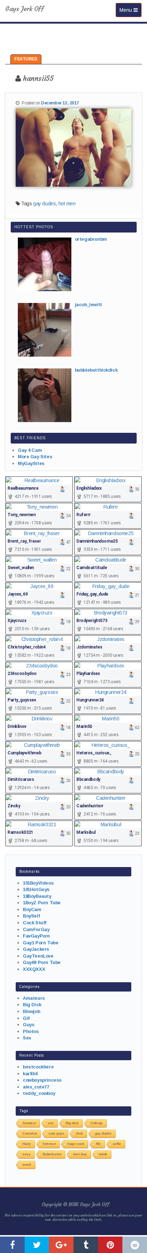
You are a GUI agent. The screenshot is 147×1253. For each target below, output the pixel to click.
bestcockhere (38, 1067)
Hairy (26, 1144)
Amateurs (34, 998)
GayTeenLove (38, 956)
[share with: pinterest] (110, 1245)
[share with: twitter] (37, 1245)
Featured (25, 59)
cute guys (56, 1133)
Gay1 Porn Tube (40, 942)
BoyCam (32, 909)
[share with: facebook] (12, 1245)
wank (26, 1164)
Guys (28, 1024)
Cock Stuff (34, 922)
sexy (26, 1154)
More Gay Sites (35, 456)
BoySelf (31, 916)
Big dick (72, 1123)
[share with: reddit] (134, 1245)
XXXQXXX (34, 969)
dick (79, 1133)
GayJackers (36, 949)
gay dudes (44, 203)
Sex (27, 1038)
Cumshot (29, 1133)
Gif (26, 1018)
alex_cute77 (36, 1087)
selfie (117, 1144)
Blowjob (31, 1011)
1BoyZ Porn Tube (42, 902)
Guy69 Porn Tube (42, 962)
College (97, 1123)
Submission (52, 1154)
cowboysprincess (42, 1080)
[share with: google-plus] (61, 1245)
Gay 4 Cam (30, 450)
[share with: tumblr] (86, 1245)
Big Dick (32, 1004)
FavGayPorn (36, 936)
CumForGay (36, 929)
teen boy (80, 1154)
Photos (31, 1031)
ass (51, 1123)
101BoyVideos (38, 883)
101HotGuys (36, 889)
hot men (67, 203)
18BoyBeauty (37, 896)
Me (98, 1144)
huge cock (75, 1144)
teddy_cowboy (39, 1093)
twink (103, 1154)
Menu (130, 12)
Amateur (29, 1123)
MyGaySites (31, 463)
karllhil (30, 1073)
